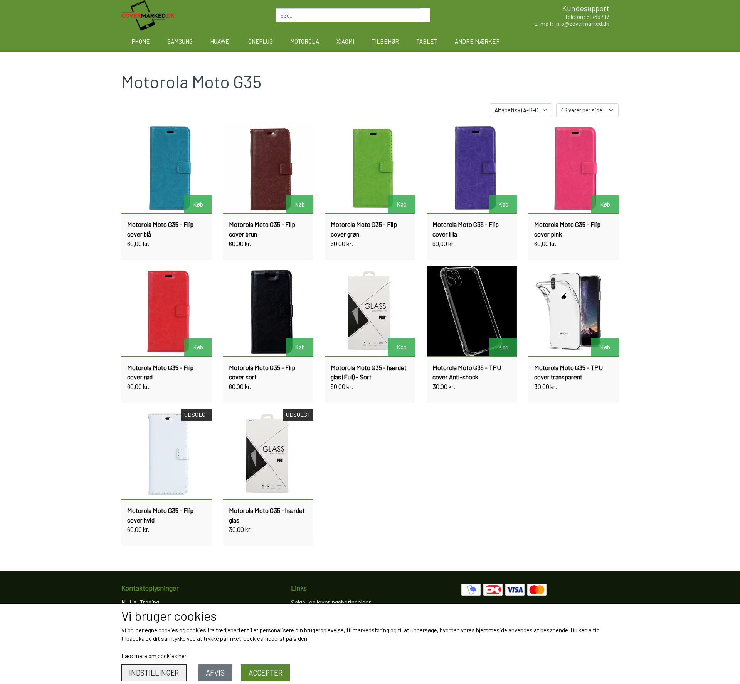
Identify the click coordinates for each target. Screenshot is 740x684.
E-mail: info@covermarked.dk (571, 23)
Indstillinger (154, 672)
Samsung (180, 41)
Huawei (220, 41)
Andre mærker (477, 41)
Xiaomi (345, 41)
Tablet (426, 41)
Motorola (304, 41)
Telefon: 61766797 (587, 16)
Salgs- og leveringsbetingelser (331, 602)
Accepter (266, 672)
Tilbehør (385, 41)
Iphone (140, 41)
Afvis (215, 672)
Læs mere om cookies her (154, 655)
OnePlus (260, 41)
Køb (198, 204)
